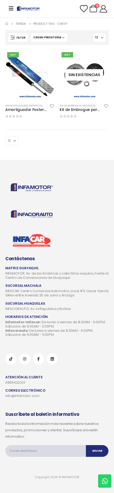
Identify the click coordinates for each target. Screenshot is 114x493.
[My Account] (103, 8)
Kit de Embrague (70, 105)
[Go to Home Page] (6, 23)
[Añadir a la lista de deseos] (52, 105)
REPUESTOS (35, 105)
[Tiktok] (10, 358)
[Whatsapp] (104, 481)
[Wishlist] (83, 8)
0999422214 (15, 382)
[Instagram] (24, 358)
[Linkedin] (52, 358)
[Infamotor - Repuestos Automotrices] (28, 8)
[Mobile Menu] (11, 8)
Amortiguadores (16, 105)
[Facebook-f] (38, 358)
